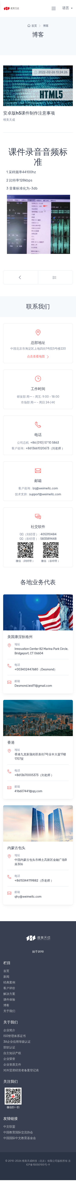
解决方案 (9, 994)
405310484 (49, 534)
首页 (34, 25)
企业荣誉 (9, 1059)
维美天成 (9, 120)
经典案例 (9, 982)
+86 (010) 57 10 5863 (44, 442)
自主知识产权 (12, 1053)
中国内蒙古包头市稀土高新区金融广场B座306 (41, 862)
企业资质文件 (12, 1064)
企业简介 (9, 1030)
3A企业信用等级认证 (17, 1042)
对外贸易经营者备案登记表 (21, 1070)
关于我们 (9, 1011)
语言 (66, 8)
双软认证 (9, 1047)
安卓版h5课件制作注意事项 (29, 113)
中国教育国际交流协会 (18, 1132)
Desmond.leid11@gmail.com (33, 686)
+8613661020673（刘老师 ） (45, 448)
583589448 (48, 539)
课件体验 (9, 999)
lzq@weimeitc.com (45, 488)
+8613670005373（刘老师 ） (34, 775)
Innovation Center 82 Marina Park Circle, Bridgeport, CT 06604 (41, 651)
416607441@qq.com (28, 791)
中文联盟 (9, 1126)
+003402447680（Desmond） (36, 669)
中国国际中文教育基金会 (19, 1138)
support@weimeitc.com (45, 494)
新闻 (6, 977)
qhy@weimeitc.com (28, 896)
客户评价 (9, 988)
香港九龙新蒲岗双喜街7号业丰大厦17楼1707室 (40, 757)
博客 (46, 25)
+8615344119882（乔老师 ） (34, 880)
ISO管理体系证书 (14, 1036)
